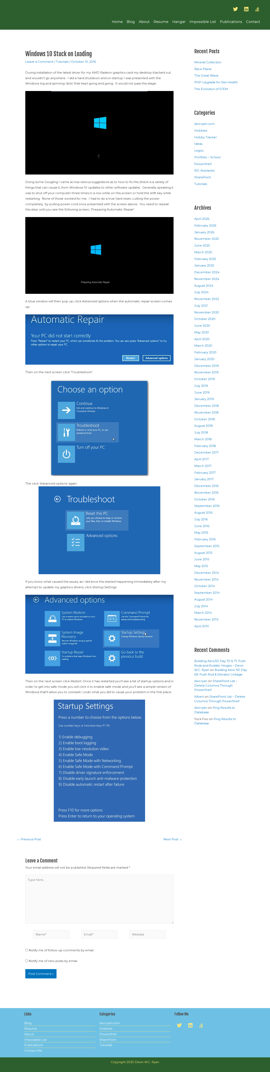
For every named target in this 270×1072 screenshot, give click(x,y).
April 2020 (202, 339)
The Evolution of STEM (211, 89)
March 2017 (202, 466)
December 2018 (206, 406)
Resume (161, 22)
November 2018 (206, 412)
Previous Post (29, 839)
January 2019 (204, 399)
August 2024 (203, 285)
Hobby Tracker (205, 137)
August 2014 (203, 599)
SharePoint (202, 177)
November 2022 (206, 299)
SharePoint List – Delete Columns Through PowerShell (215, 685)
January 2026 (204, 232)
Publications (231, 22)
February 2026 (205, 225)
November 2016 (206, 492)
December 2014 (206, 573)
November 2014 (206, 579)
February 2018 (205, 446)
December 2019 (206, 366)
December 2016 (206, 486)
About (144, 22)
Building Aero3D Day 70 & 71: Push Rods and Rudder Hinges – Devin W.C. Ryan (220, 665)
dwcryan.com (204, 124)
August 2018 (203, 426)
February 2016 (205, 539)
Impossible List (203, 22)
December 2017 (206, 452)
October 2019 (204, 379)
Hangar (179, 22)
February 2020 (205, 352)
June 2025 (202, 245)
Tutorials (62, 62)
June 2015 (201, 559)
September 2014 (207, 593)
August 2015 (203, 553)
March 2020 (203, 345)
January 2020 (204, 359)
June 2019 (202, 392)
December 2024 (206, 272)
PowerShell (202, 164)
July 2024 (201, 292)
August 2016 (203, 512)
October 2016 (204, 499)
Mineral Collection (207, 62)
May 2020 (201, 332)
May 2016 (201, 532)
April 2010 (201, 626)
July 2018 (201, 432)
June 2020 (202, 325)
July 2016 (201, 519)
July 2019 (201, 386)
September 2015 (206, 546)
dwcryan (200, 681)
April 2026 (201, 219)
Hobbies (200, 130)
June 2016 (201, 526)
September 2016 (206, 506)
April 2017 (201, 459)
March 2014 (203, 613)
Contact (253, 22)
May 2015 (201, 566)
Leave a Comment (39, 62)
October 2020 (204, 319)
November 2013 (206, 619)
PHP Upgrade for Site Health (216, 82)
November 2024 (206, 279)
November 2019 (206, 372)
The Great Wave (206, 75)
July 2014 (201, 606)
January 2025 (204, 265)
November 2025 (206, 239)
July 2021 (201, 305)
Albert (199, 696)
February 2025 (205, 259)
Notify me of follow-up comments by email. (61, 950)
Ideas (198, 144)
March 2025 (203, 252)
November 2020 (206, 312)
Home (117, 22)
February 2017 (205, 472)
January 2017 (204, 479)
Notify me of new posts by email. (53, 961)
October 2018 (204, 419)
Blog (131, 22)
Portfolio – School (207, 157)
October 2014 (204, 586)
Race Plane (202, 69)
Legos (198, 150)
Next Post (172, 839)
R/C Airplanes (204, 170)
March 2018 (203, 439)
